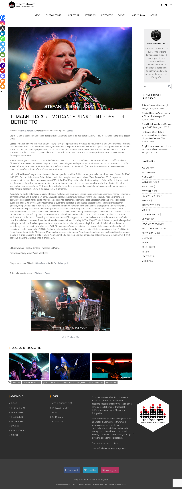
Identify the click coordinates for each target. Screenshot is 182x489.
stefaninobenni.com (96, 382)
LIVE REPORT (73, 15)
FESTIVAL (146, 191)
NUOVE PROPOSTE (151, 223)
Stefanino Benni (39, 31)
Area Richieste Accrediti (82, 484)
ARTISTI (146, 172)
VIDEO (145, 261)
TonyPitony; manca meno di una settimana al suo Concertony (156, 147)
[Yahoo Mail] (2, 65)
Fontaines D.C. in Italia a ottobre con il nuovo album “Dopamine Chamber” (154, 135)
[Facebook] (2, 17)
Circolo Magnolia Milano (31, 382)
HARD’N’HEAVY (138, 15)
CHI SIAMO (57, 417)
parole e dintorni (68, 382)
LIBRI (144, 210)
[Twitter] (2, 49)
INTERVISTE (107, 15)
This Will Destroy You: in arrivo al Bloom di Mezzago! (156, 114)
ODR (54, 412)
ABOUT (153, 15)
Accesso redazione (64, 484)
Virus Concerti (111, 382)
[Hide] (1, 92)
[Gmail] (2, 60)
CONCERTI (147, 182)
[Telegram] (2, 44)
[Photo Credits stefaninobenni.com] (70, 305)
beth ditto (16, 382)
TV (143, 251)
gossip (45, 382)
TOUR (144, 247)
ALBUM (145, 168)
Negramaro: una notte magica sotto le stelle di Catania (67, 368)
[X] (2, 28)
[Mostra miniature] (70, 337)
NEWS (37, 15)
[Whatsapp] (2, 38)
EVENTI (145, 186)
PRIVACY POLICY (60, 408)
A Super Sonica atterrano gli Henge (28, 371)
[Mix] (2, 81)
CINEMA (146, 177)
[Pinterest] (2, 70)
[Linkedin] (2, 33)
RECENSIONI (90, 15)
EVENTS (122, 15)
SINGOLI (146, 237)
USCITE (145, 256)
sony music (82, 382)
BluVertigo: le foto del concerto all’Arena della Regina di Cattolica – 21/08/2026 (110, 360)
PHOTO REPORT (53, 15)
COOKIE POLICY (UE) (62, 403)
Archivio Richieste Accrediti (103, 484)
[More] (2, 86)
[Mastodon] (2, 76)
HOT (144, 200)
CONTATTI (57, 421)
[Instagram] (2, 22)
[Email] (2, 54)
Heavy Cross (55, 382)
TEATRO (146, 242)
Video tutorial (120, 484)
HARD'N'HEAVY (149, 196)
